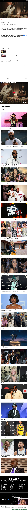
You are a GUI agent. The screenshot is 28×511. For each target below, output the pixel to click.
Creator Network (3, 489)
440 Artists (2, 490)
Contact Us (21, 486)
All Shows (2, 485)
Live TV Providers (3, 487)
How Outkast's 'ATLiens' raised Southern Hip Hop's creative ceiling (11, 201)
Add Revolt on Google (13, 24)
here (3, 79)
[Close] (27, 506)
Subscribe (20, 485)
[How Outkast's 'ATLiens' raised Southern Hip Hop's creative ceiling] (14, 193)
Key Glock (5, 26)
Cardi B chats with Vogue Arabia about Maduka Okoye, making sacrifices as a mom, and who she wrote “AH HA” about (13, 183)
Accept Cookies (14, 509)
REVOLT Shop (21, 488)
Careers (11, 489)
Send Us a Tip (12, 487)
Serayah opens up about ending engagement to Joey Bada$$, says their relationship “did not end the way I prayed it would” (12, 401)
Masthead (11, 486)
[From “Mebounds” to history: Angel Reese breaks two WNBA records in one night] (14, 356)
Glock (7, 59)
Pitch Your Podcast (3, 488)
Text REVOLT (21, 487)
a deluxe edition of (21, 66)
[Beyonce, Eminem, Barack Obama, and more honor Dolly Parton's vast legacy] (14, 247)
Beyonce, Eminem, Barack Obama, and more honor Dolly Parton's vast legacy (13, 256)
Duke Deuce (25, 35)
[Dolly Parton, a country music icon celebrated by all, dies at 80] (14, 374)
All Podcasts (3, 486)
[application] (20, 502)
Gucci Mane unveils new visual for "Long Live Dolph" (13, 55)
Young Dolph (8, 106)
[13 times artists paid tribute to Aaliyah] (14, 265)
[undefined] (3, 51)
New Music (2, 19)
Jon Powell (3, 24)
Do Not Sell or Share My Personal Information (22, 509)
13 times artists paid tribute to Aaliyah (7, 273)
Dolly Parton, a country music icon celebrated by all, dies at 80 (10, 382)
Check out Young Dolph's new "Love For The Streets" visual (14, 51)
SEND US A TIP (14, 496)
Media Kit (11, 488)
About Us (11, 485)
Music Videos (4, 106)
